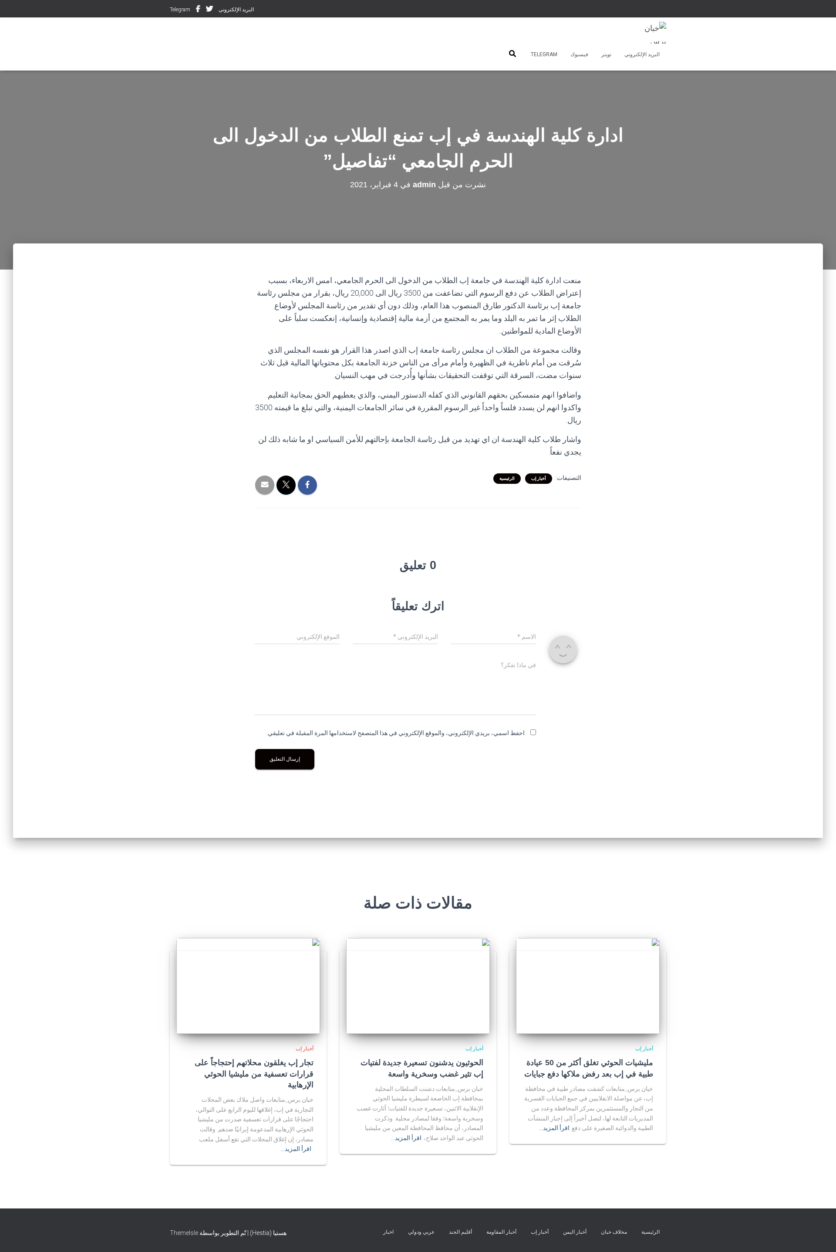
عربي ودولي (421, 1232)
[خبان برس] (650, 33)
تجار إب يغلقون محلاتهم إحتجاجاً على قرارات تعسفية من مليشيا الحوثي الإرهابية (254, 1073)
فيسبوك (198, 10)
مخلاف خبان (614, 1232)
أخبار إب (538, 478)
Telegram (180, 10)
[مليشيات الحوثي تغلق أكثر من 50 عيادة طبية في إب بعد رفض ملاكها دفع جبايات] (588, 985)
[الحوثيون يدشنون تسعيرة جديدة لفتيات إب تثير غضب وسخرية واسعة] (418, 985)
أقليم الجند (460, 1232)
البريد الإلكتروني (236, 10)
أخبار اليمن (575, 1232)
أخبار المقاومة (501, 1232)
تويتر (209, 10)
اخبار (388, 1232)
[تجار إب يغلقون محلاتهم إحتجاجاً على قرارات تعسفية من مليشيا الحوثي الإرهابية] (248, 985)
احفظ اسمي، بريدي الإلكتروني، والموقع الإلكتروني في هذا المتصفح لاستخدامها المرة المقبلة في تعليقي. (395, 732)
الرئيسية (507, 478)
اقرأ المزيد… (554, 1127)
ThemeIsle (184, 1232)
